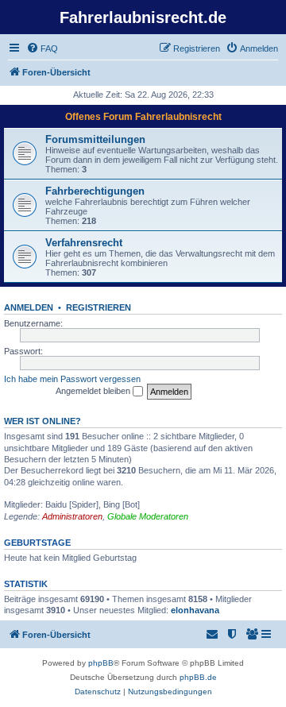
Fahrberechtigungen (95, 191)
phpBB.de (198, 677)
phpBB (101, 663)
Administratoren (72, 516)
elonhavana (195, 610)
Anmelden (28, 307)
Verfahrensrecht (83, 243)
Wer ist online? (42, 421)
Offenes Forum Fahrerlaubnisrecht (143, 116)
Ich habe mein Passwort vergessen (72, 379)
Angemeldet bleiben (94, 391)
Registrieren (98, 307)
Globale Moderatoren (147, 516)
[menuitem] (42, 48)
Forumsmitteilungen (95, 139)
